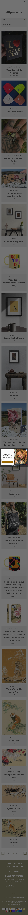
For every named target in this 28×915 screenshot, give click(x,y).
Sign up (7, 461)
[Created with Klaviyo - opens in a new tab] (14, 465)
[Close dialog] (26, 450)
